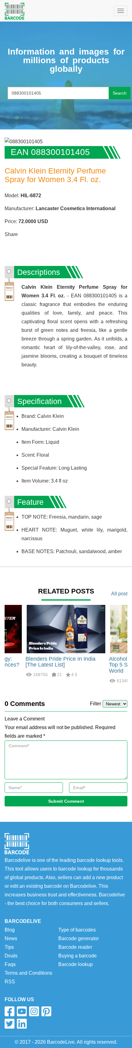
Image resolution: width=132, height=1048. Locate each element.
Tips (9, 947)
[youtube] (22, 1011)
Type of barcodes (77, 929)
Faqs (10, 964)
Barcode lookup (75, 964)
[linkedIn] (22, 1024)
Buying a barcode (77, 955)
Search (119, 93)
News (11, 938)
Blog (10, 929)
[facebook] (9, 1011)
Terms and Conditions (28, 973)
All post (119, 593)
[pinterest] (46, 1011)
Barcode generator (78, 938)
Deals (11, 955)
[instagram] (34, 1011)
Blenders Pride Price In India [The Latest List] (60, 662)
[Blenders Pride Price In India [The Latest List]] (66, 628)
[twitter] (9, 1024)
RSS (10, 981)
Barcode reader (75, 947)
